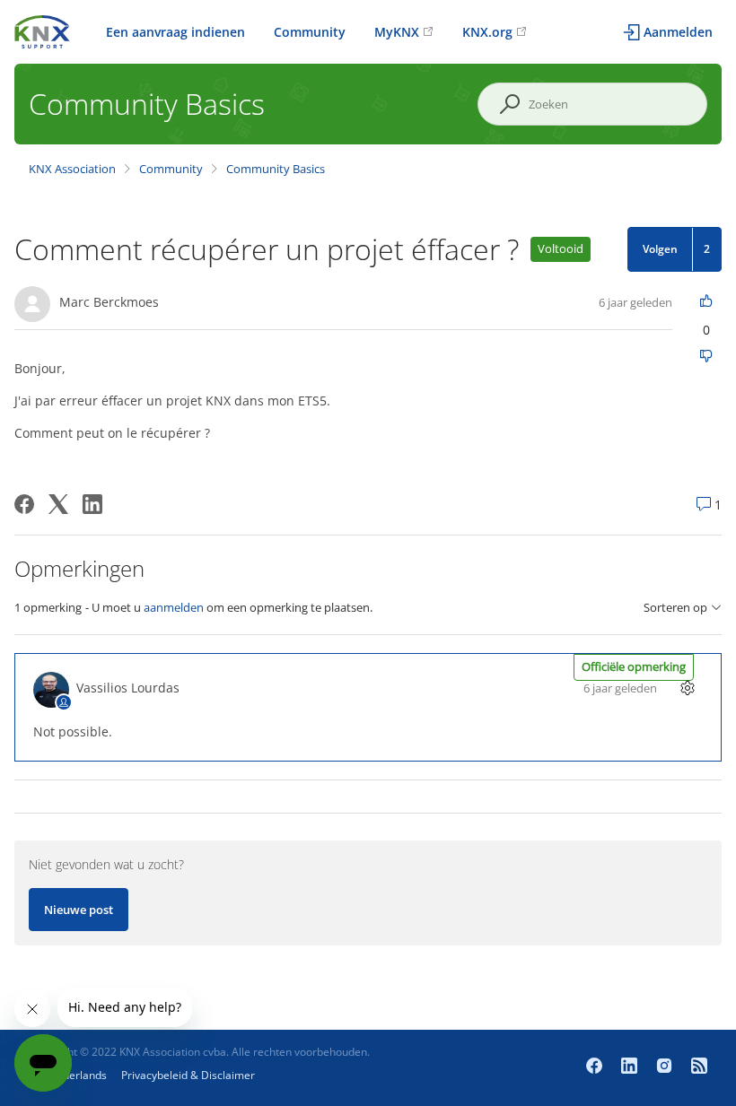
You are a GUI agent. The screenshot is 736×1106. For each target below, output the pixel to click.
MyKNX (396, 31)
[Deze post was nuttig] (706, 302)
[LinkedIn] (92, 504)
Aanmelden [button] (678, 31)
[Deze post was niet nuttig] (706, 357)
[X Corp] (58, 504)
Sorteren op (675, 607)
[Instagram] (666, 1067)
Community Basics (275, 169)
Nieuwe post (78, 909)
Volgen (660, 249)
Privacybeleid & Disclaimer (188, 1075)
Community (310, 31)
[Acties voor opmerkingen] (687, 687)
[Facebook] (24, 504)
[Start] (42, 30)
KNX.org (487, 31)
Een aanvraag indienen (175, 31)
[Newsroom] (699, 1067)
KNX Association (72, 169)
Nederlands (77, 1075)
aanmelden (174, 607)
